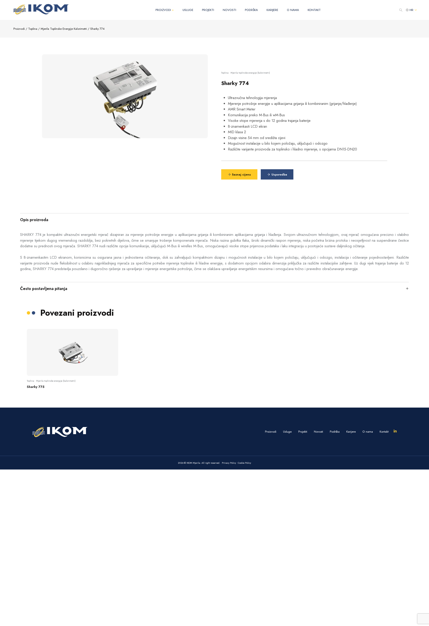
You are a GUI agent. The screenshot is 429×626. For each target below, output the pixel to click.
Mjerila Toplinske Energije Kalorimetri (64, 29)
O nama (293, 10)
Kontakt (314, 10)
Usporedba (279, 174)
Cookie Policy (244, 463)
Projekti (208, 10)
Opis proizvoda (34, 220)
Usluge (188, 10)
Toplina (32, 29)
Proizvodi (165, 10)
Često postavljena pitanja (43, 289)
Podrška (251, 10)
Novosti (229, 10)
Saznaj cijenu (241, 174)
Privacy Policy (229, 463)
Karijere (272, 10)
